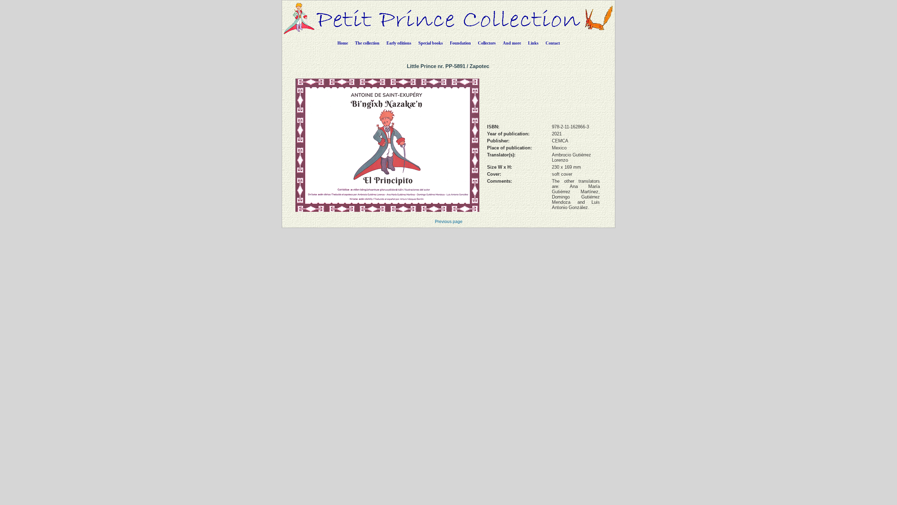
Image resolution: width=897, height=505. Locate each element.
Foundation (460, 43)
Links (533, 43)
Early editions (398, 43)
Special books (430, 43)
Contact (553, 43)
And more (512, 43)
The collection (367, 43)
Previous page (449, 221)
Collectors (487, 43)
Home (342, 43)
